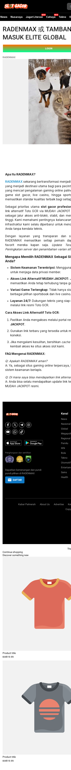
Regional (65, 438)
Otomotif (66, 462)
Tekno (62, 16)
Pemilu (64, 443)
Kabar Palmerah (27, 504)
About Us (45, 504)
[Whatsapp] (15, 432)
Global (64, 428)
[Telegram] (21, 425)
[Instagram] (28, 425)
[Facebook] (8, 425)
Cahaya (50, 16)
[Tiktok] (21, 432)
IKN (63, 448)
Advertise (59, 504)
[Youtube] (8, 432)
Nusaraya (17, 16)
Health (64, 477)
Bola (63, 453)
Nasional (65, 423)
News (64, 419)
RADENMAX (9, 57)
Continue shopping (13, 552)
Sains (64, 472)
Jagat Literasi (34, 16)
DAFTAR (17, 480)
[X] (15, 425)
